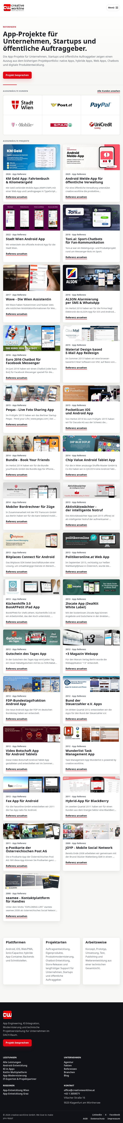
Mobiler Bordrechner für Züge (30, 506)
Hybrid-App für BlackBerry (87, 801)
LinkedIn (97, 1115)
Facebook (115, 1115)
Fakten (68, 1065)
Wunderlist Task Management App (80, 752)
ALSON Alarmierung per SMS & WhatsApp (82, 301)
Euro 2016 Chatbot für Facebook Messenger (23, 361)
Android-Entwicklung (15, 1065)
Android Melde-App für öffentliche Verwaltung (84, 180)
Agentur (68, 1062)
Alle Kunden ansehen (108, 90)
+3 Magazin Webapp (82, 653)
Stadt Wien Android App (25, 239)
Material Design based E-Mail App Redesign (84, 351)
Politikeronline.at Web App (87, 557)
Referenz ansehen (16, 197)
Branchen (69, 1072)
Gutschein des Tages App (26, 653)
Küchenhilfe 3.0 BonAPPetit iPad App (23, 605)
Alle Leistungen (12, 1062)
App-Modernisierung (15, 1075)
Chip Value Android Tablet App (90, 460)
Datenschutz (98, 1118)
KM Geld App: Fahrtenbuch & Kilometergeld (27, 180)
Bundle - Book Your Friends (28, 460)
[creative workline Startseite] (7, 1015)
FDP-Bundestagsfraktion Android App (25, 702)
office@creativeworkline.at (79, 1090)
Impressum (114, 1118)
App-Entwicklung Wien (16, 1090)
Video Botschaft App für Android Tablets (22, 752)
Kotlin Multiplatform (15, 1072)
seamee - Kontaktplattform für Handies (28, 899)
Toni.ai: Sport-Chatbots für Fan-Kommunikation (85, 240)
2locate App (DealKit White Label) (82, 605)
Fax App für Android (22, 801)
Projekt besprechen (17, 75)
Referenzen (70, 1069)
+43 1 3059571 (72, 1094)
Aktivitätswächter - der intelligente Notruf (84, 508)
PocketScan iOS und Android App (79, 411)
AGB (85, 1118)
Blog (66, 1075)
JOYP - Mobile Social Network (89, 847)
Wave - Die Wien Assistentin (28, 299)
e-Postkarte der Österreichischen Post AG (26, 849)
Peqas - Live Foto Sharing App (30, 409)
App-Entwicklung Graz (15, 1094)
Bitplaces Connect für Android (30, 557)
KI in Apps (9, 1069)
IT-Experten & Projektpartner (19, 1079)
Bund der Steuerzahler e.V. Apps (84, 702)
